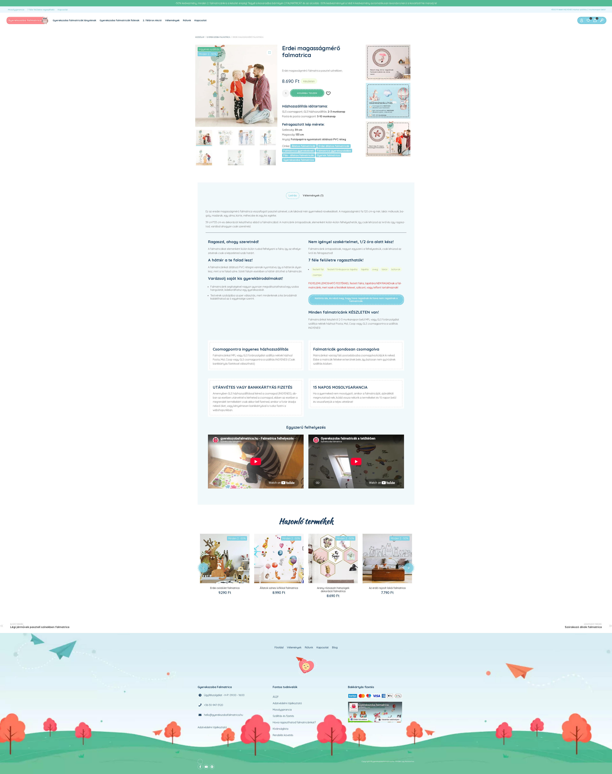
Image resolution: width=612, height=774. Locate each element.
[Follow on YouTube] (206, 766)
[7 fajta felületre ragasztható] (388, 62)
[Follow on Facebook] (200, 766)
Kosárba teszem (307, 93)
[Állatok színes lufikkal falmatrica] (279, 558)
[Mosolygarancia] (388, 139)
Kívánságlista (280, 728)
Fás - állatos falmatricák (298, 155)
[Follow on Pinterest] (212, 766)
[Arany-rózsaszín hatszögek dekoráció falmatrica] (333, 558)
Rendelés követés (283, 735)
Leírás (293, 195)
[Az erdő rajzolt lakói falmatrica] (387, 558)
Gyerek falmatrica (328, 155)
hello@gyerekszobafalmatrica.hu (223, 714)
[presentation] (203, 568)
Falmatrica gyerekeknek (298, 150)
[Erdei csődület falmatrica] (224, 558)
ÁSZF (276, 696)
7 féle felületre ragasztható (41, 9)
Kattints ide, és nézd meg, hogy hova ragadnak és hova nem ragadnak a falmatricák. (356, 300)
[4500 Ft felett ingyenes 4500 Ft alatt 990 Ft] (388, 101)
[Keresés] (601, 20)
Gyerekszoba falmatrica (218, 37)
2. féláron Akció (152, 20)
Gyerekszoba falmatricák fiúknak (119, 20)
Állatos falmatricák (303, 146)
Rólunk (187, 20)
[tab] (292, 195)
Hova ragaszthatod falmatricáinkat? (294, 722)
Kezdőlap (199, 37)
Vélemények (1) (313, 195)
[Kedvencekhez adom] (228, 580)
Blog (335, 647)
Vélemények (172, 20)
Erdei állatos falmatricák (334, 146)
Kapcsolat (63, 9)
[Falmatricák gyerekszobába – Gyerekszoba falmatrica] (27, 20)
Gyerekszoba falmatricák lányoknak (74, 20)
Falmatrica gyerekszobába (334, 150)
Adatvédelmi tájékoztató (212, 727)
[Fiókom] (581, 20)
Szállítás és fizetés (283, 716)
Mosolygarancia (16, 9)
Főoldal (279, 647)
